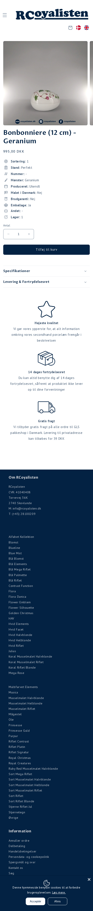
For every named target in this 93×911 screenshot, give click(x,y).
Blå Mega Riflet (20, 569)
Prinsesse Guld (19, 731)
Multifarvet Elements (23, 687)
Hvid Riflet (16, 646)
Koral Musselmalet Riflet (26, 662)
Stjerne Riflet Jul (20, 807)
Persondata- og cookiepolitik (29, 857)
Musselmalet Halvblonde (26, 698)
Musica (13, 692)
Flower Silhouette (21, 608)
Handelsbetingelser (23, 851)
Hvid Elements (19, 624)
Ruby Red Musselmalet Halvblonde (33, 769)
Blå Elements (18, 564)
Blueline (14, 548)
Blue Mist (15, 553)
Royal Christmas (20, 758)
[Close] (89, 879)
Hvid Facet (16, 629)
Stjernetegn (17, 812)
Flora (12, 591)
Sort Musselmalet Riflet (25, 790)
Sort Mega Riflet (20, 774)
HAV (11, 618)
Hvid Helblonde (20, 640)
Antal (6, 225)
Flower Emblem (20, 602)
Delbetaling (17, 846)
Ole (11, 719)
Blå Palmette (18, 575)
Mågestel (15, 714)
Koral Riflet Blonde (22, 667)
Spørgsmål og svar (22, 862)
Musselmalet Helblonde (26, 703)
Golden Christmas (21, 613)
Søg (11, 873)
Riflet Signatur (19, 752)
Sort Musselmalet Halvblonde (30, 779)
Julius (12, 651)
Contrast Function (21, 586)
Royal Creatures (20, 763)
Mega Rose (16, 673)
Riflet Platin (17, 747)
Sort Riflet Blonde (21, 801)
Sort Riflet (16, 796)
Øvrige (13, 818)
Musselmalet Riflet (22, 709)
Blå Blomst (16, 559)
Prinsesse (15, 725)
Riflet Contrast (19, 741)
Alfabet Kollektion (21, 537)
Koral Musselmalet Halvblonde (30, 656)
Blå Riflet (15, 580)
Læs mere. (59, 892)
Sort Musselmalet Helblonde (29, 785)
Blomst (13, 542)
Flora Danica (17, 597)
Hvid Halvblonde (20, 635)
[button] (5, 15)
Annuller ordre (19, 841)
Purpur (13, 736)
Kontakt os (16, 868)
